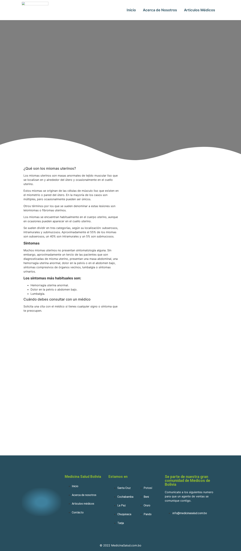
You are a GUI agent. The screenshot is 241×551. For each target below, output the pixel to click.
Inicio (131, 10)
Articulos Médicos (199, 10)
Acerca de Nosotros (160, 10)
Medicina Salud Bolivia (83, 476)
